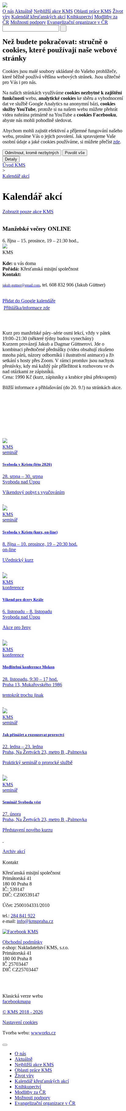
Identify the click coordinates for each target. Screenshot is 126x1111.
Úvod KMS (13, 165)
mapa (25, 1001)
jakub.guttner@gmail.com (21, 285)
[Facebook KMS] (20, 931)
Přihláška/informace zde (27, 307)
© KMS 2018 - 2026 (22, 1011)
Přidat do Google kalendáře (28, 300)
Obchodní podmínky (22, 942)
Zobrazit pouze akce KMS (28, 211)
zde (116, 141)
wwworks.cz (43, 1032)
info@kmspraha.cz (35, 921)
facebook (11, 1001)
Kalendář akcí (15, 176)
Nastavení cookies (20, 1022)
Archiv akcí (13, 851)
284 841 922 (23, 915)
